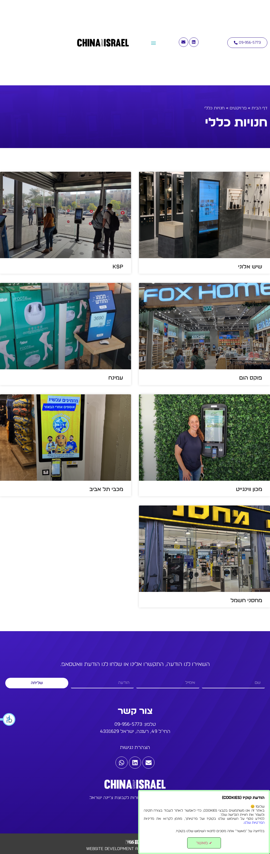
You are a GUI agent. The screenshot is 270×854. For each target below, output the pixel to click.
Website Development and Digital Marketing (135, 849)
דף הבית (259, 108)
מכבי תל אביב (106, 489)
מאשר (204, 843)
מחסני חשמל (246, 600)
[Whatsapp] (121, 763)
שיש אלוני (250, 266)
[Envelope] (183, 42)
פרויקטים (238, 108)
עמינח (115, 378)
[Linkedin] (194, 42)
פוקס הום (250, 378)
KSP (118, 266)
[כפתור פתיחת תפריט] (153, 43)
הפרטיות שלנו (254, 822)
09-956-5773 (128, 724)
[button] (8, 719)
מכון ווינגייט (249, 489)
